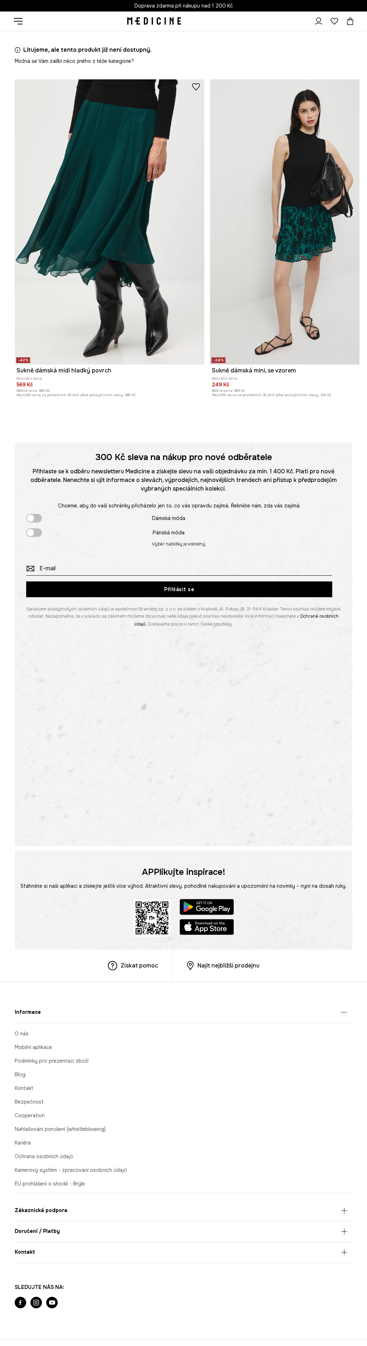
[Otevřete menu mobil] (21, 21)
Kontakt (24, 1088)
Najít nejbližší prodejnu (228, 965)
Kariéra (23, 1143)
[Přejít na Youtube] (52, 1303)
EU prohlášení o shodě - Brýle (50, 1183)
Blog (20, 1074)
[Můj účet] (319, 21)
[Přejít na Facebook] (20, 1303)
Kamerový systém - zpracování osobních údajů (71, 1170)
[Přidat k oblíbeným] (196, 86)
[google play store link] (207, 908)
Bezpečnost (29, 1102)
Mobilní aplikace (33, 1047)
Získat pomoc (139, 965)
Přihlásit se (179, 589)
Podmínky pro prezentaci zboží (52, 1061)
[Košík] (348, 21)
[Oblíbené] (334, 21)
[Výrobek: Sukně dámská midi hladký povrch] (109, 222)
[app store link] (207, 928)
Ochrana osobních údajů (44, 1156)
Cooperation (30, 1115)
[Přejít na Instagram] (36, 1303)
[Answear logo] (154, 21)
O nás (22, 1033)
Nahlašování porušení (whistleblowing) (60, 1129)
